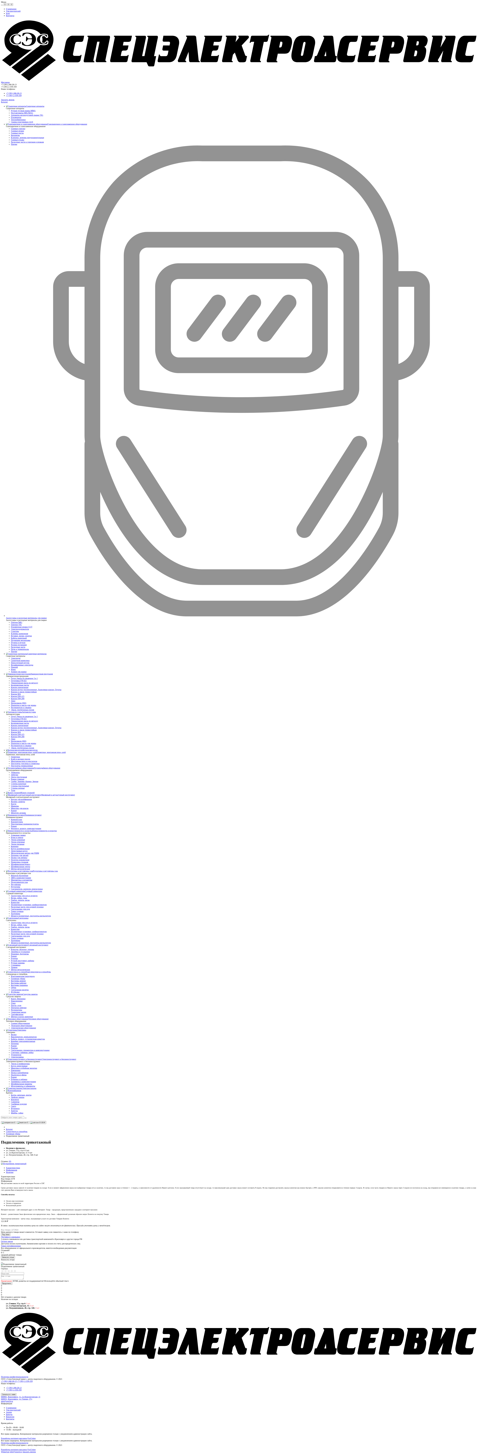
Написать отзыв (8, 1257)
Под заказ (5, 1234)
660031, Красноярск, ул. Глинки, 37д (16, 1399)
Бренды (9, 1414)
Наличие (9, 1172)
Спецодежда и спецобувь (16, 1131)
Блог (8, 13)
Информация (11, 1170)
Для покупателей (13, 11)
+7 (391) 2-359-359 (14, 95)
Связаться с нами (8, 1394)
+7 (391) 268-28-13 (14, 93)
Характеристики (13, 1168)
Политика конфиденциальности (14, 1377)
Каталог (4, 102)
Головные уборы (13, 1134)
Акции (9, 1412)
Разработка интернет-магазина (14, 1438)
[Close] (2, 1262)
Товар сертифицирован (11, 1246)
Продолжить (6, 1283)
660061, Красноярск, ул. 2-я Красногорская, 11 (20, 1397)
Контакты (10, 16)
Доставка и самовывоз (10, 1237)
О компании (11, 9)
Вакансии (10, 1417)
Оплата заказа (7, 1241)
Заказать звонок (7, 100)
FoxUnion (32, 1438)
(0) (10, 1161)
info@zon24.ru (7, 1401)
